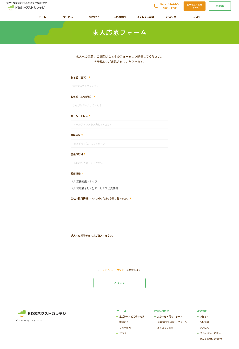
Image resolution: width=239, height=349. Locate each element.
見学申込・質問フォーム (194, 6)
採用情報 (220, 5)
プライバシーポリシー (114, 270)
